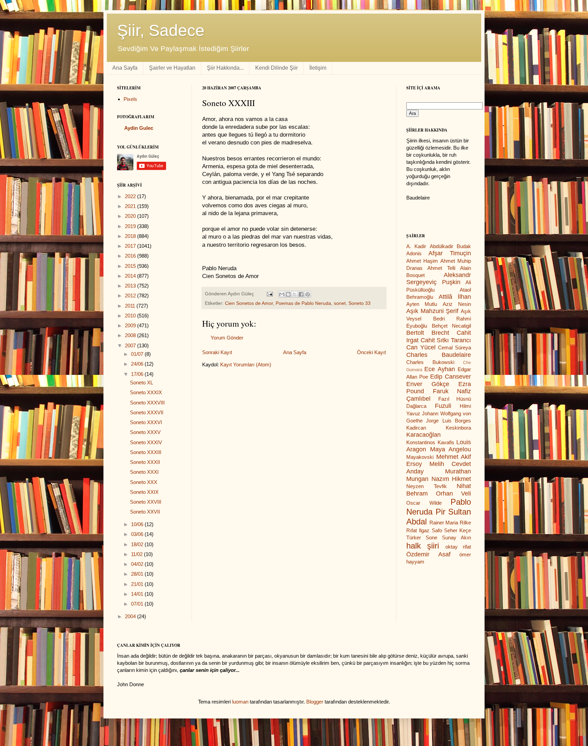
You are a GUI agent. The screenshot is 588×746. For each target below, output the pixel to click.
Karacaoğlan (423, 434)
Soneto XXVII (145, 512)
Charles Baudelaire (438, 354)
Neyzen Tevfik (426, 486)
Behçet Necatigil (451, 326)
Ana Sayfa (124, 68)
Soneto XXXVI (146, 422)
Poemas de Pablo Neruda (303, 303)
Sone (431, 537)
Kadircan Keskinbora (438, 428)
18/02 (138, 544)
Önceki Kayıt (371, 352)
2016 (131, 256)
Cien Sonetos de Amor (249, 303)
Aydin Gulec (138, 128)
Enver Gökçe (427, 384)
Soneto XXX (143, 482)
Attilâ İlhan (455, 296)
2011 (130, 306)
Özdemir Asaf (428, 554)
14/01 (138, 594)
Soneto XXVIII (145, 502)
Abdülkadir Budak (450, 246)
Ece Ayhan (439, 369)
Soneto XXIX (144, 492)
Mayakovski (420, 457)
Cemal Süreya (454, 347)
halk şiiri (422, 545)
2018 (131, 236)
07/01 (138, 604)
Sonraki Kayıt (217, 352)
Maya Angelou (450, 449)
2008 (131, 335)
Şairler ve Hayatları (172, 68)
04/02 (138, 564)
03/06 (138, 534)
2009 (131, 325)
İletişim (317, 68)
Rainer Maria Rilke (450, 522)
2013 (131, 286)
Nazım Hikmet (451, 478)
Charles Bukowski (430, 362)
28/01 (138, 574)
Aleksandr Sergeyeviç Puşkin (438, 279)
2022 (131, 196)
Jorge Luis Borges (448, 420)
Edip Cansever (450, 376)
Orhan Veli (453, 493)
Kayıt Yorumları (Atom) (245, 364)
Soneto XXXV (145, 432)
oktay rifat (458, 547)
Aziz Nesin (457, 304)
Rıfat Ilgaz (417, 530)
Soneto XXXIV (146, 442)
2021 (131, 206)
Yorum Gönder (227, 338)
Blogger (314, 702)
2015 (131, 266)
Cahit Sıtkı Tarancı (446, 340)
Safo (437, 530)
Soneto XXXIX (146, 392)
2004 (131, 616)
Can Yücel (421, 347)
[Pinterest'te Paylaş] (307, 294)
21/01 (138, 584)
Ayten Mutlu (421, 304)
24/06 (138, 364)
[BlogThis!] (288, 294)
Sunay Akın (456, 537)
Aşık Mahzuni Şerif (432, 311)
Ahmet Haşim (422, 261)
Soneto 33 (359, 303)
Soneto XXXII (145, 462)
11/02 (137, 554)
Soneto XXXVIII (147, 402)
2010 (131, 315)
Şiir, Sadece (161, 30)
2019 (131, 226)
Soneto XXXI (144, 472)
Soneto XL (141, 382)
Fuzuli (443, 405)
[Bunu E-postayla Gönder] (281, 294)
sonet (340, 303)
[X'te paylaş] (294, 294)
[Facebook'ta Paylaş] (301, 294)
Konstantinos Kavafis (430, 442)
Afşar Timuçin (449, 253)
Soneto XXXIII (145, 452)
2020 (131, 216)
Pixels (130, 99)
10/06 (138, 524)
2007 (131, 345)
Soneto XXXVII (146, 412)
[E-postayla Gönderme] (269, 293)
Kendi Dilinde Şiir (276, 68)
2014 (131, 276)
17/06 (138, 374)
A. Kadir (416, 246)
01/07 (138, 354)
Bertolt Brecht (427, 332)
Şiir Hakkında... (225, 68)
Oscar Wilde (424, 503)
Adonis (414, 253)
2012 (131, 295)
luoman (240, 702)
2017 (131, 246)
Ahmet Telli (441, 268)
